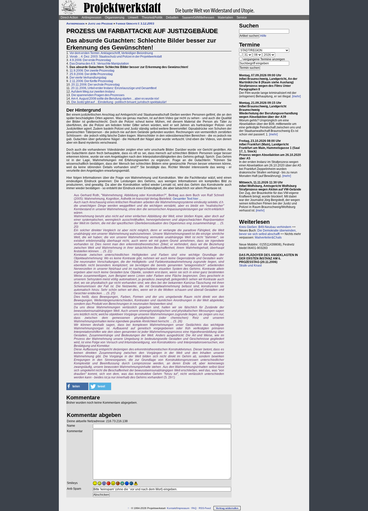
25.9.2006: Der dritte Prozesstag (91, 74)
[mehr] (296, 96)
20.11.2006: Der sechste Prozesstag (95, 84)
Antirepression (91, 17)
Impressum (183, 508)
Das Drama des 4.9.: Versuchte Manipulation (99, 63)
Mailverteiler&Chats (268, 237)
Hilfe (263, 36)
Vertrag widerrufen (227, 508)
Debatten (172, 17)
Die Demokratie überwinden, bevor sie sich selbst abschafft (267, 232)
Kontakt (171, 508)
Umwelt (133, 17)
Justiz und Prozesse (100, 23)
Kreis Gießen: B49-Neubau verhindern (265, 227)
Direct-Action (69, 17)
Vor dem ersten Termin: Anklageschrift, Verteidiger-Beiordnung (111, 53)
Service (242, 17)
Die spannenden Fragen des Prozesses (97, 95)
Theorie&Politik (152, 17)
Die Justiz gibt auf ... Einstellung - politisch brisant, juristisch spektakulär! (118, 102)
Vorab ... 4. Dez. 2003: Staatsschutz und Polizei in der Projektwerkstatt (116, 56)
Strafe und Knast (250, 265)
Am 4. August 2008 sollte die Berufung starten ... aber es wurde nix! (115, 98)
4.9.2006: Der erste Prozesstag (90, 60)
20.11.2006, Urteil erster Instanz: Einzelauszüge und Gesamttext (113, 88)
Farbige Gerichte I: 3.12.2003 (135, 23)
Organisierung (114, 17)
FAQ (194, 508)
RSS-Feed (205, 508)
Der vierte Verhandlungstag (88, 77)
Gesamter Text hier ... (187, 198)
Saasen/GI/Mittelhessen (198, 17)
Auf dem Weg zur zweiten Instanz (93, 91)
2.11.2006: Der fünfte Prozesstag (91, 81)
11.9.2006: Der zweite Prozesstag (92, 70)
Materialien (225, 17)
